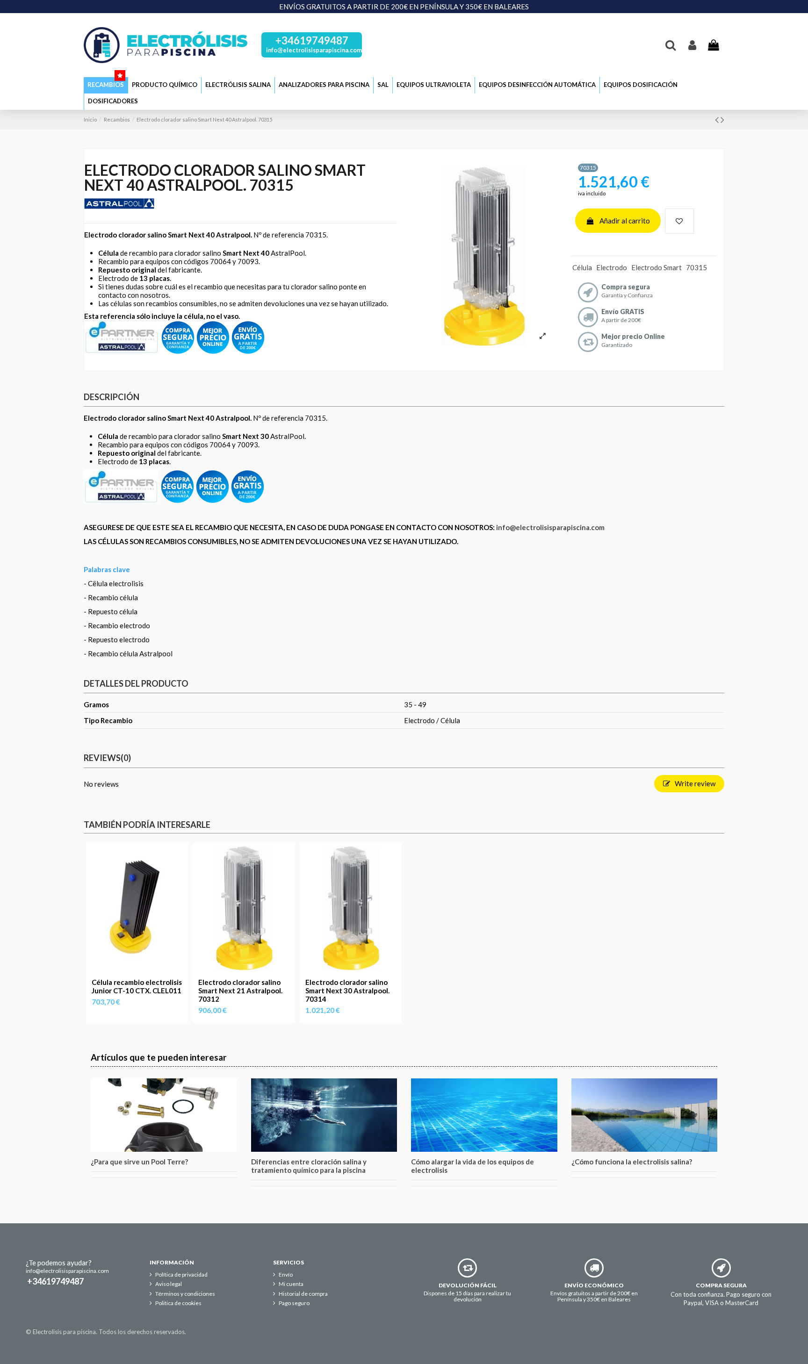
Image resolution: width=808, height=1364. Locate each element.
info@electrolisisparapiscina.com (550, 527)
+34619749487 (311, 40)
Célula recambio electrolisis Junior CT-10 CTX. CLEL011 (137, 986)
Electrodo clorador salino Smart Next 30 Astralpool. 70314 (347, 990)
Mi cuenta (291, 1284)
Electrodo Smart (656, 267)
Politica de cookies (178, 1303)
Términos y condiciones (185, 1294)
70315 (696, 267)
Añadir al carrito (624, 220)
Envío (286, 1274)
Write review (694, 783)
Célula (582, 267)
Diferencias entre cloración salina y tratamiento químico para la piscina (309, 1165)
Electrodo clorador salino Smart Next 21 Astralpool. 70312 (240, 990)
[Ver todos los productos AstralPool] (121, 336)
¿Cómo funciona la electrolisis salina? (631, 1161)
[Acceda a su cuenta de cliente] (692, 44)
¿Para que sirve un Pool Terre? (139, 1161)
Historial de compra (303, 1294)
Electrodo (611, 267)
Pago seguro (294, 1303)
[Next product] (722, 119)
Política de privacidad (181, 1274)
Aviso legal (168, 1284)
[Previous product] (718, 119)
